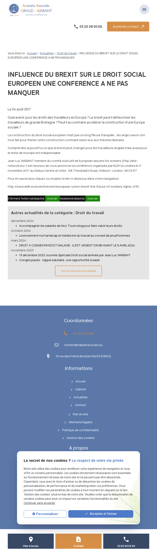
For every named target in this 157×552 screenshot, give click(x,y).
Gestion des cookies (80, 438)
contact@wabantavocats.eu (83, 345)
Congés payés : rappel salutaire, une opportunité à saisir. (59, 260)
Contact (80, 405)
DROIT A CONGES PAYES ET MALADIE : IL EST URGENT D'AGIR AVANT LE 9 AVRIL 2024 (77, 245)
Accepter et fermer (103, 514)
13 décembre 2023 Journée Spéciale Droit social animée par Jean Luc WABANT (75, 255)
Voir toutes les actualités (78, 271)
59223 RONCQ (83, 356)
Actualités (47, 53)
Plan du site (80, 414)
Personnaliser (47, 514)
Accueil (32, 53)
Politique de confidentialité (80, 430)
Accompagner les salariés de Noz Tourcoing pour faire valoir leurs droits (70, 226)
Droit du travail (66, 53)
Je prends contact (125, 26)
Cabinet (80, 389)
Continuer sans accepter (39, 503)
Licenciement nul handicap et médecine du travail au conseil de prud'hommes (74, 235)
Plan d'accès (30, 546)
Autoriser (52, 198)
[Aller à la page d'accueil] (31, 9)
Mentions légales (80, 422)
